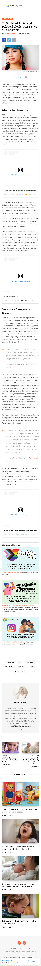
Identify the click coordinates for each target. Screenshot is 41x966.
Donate (34, 952)
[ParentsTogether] (14, 6)
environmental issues (30, 120)
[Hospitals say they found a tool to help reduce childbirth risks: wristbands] (20, 868)
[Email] (26, 77)
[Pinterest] (25, 671)
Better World (7, 18)
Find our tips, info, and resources (12, 572)
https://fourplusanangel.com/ (20, 726)
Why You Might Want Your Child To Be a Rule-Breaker (10, 760)
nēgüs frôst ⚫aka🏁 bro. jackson (24, 300)
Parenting (9, 666)
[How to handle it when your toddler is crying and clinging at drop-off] (20, 831)
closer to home (22, 388)
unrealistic (21, 248)
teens (33, 666)
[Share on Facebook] (4, 40)
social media (21, 666)
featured (11, 663)
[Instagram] (24, 943)
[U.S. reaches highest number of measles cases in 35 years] (20, 906)
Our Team (14, 949)
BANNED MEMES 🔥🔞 (21, 194)
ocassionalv (19, 534)
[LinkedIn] (22, 671)
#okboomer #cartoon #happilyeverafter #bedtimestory (20, 530)
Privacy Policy (25, 949)
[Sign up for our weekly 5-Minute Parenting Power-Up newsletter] (21, 559)
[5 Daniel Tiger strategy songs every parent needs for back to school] (20, 794)
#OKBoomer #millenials (11, 296)
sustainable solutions (16, 383)
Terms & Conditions (13, 952)
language (29, 663)
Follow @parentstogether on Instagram (14, 642)
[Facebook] (19, 943)
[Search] (35, 6)
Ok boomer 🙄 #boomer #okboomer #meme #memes (20, 190)
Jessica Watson (10, 34)
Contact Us (26, 952)
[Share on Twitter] (9, 40)
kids (19, 663)
